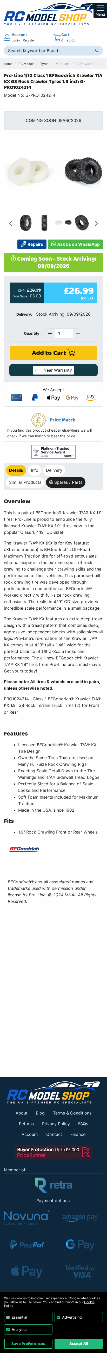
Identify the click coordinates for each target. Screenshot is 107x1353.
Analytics (20, 1329)
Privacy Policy (56, 1123)
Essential (19, 1317)
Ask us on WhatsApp (78, 244)
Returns (26, 1123)
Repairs (34, 244)
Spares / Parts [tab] (68, 482)
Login (16, 40)
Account (30, 1134)
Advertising (72, 1317)
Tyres (44, 64)
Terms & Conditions (72, 1113)
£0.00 (71, 40)
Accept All (78, 1343)
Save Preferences (28, 1343)
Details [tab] (16, 470)
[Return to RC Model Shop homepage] (53, 14)
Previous (10, 223)
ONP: (22, 290)
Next (96, 223)
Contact (54, 1134)
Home (8, 64)
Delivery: (24, 314)
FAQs (83, 1123)
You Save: (20, 296)
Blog (40, 1113)
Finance (77, 1134)
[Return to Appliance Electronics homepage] (53, 1092)
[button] (53, 426)
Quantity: (32, 333)
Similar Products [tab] (25, 482)
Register (29, 40)
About (22, 1113)
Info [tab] (34, 470)
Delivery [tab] (54, 470)
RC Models (26, 64)
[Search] (97, 51)
